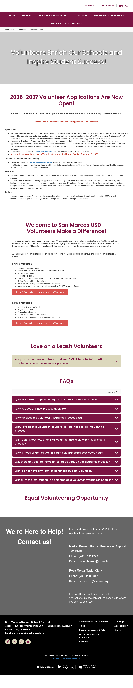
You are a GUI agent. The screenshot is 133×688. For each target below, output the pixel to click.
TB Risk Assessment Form (40, 162)
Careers (83, 641)
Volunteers (22, 29)
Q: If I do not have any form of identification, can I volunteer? (53, 471)
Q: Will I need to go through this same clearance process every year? (59, 452)
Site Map (119, 621)
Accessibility (121, 625)
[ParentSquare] (45, 667)
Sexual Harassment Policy (93, 630)
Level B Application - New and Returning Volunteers (40, 322)
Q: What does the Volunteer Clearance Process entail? (50, 418)
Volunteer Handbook (44, 151)
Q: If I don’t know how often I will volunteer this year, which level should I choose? (61, 441)
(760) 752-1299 (21, 629)
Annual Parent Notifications (93, 621)
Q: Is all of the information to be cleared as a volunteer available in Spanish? (64, 480)
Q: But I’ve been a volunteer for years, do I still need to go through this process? (59, 428)
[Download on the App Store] (87, 667)
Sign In (117, 630)
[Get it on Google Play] (66, 667)
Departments (9, 29)
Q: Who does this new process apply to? (40, 408)
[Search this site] (126, 6)
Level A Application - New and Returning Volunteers (40, 291)
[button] (89, 5)
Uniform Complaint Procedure (89, 636)
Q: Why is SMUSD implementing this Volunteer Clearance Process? (57, 399)
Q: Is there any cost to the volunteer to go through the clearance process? (62, 462)
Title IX (82, 625)
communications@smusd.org (28, 633)
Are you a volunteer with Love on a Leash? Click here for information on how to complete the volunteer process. (62, 361)
